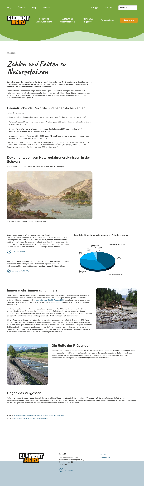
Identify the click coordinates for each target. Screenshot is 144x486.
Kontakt (46, 7)
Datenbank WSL (18, 251)
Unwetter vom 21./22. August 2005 (50, 300)
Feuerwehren (107, 20)
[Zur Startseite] (18, 20)
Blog (34, 7)
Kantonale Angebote (87, 20)
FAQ (9, 7)
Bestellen (129, 20)
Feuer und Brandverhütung (44, 20)
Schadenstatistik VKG (20, 271)
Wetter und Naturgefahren (67, 20)
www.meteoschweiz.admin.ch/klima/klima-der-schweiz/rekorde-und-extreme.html (39, 415)
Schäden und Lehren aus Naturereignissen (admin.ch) (31, 418)
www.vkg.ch (69, 470)
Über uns (22, 7)
